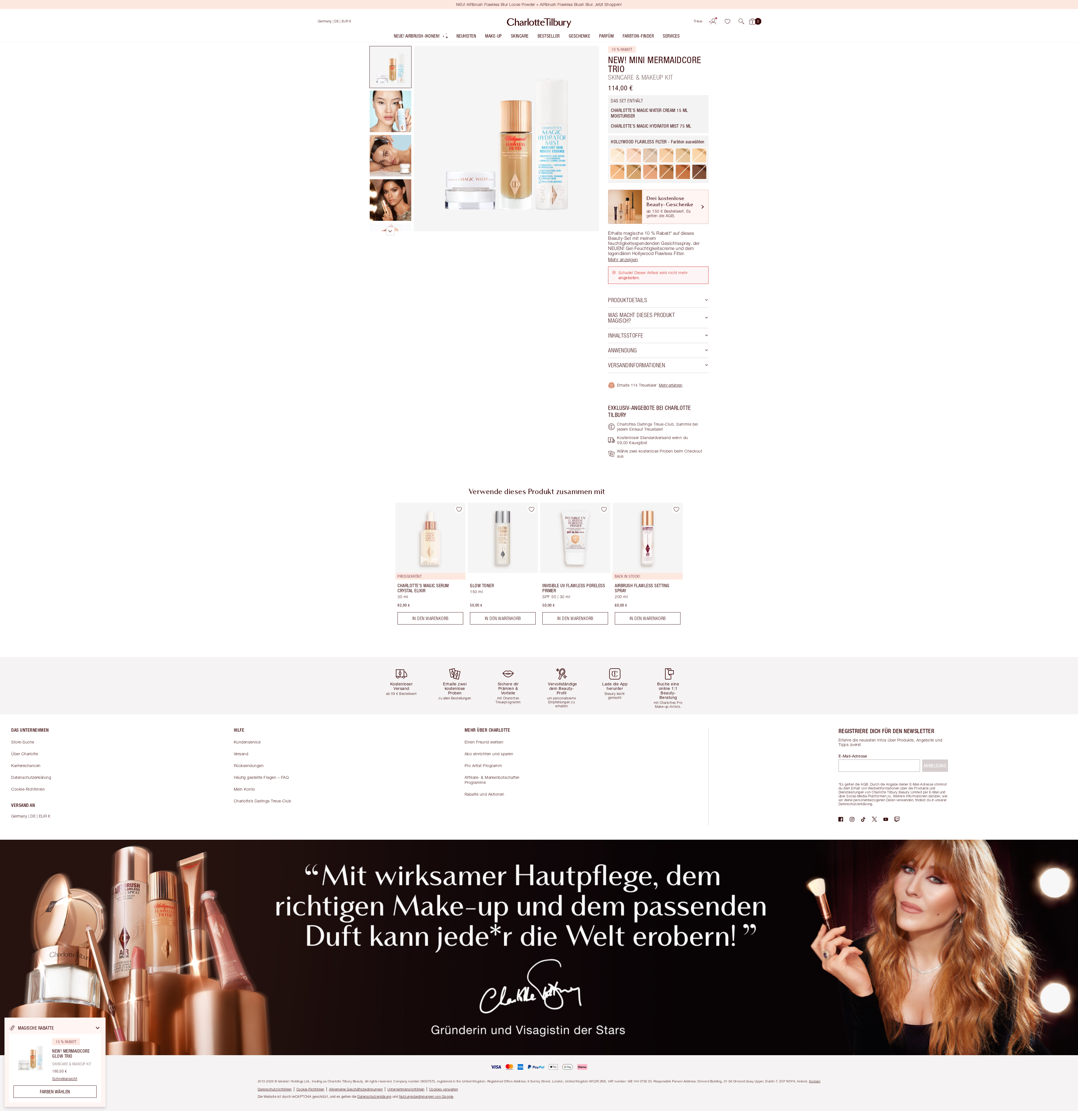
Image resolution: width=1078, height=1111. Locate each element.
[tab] (390, 67)
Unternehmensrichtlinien (405, 1089)
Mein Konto (244, 789)
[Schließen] (97, 1028)
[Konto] (713, 21)
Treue (698, 21)
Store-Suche (22, 742)
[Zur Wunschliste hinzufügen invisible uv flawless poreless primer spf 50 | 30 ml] (604, 509)
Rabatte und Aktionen (484, 794)
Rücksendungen (249, 765)
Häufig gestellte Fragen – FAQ (261, 777)
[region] (55, 1062)
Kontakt (815, 1081)
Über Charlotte (24, 753)
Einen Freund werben (484, 742)
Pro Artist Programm (483, 765)
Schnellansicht (64, 1078)
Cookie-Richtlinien (28, 789)
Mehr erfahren (670, 385)
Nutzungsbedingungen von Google (426, 1096)
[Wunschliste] (727, 21)
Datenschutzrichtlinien (275, 1089)
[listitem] (421, 37)
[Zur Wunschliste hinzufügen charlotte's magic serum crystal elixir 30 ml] (459, 509)
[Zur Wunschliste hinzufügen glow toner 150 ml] (531, 509)
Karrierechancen (26, 765)
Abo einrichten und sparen (489, 753)
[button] (741, 21)
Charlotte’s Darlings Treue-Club (262, 800)
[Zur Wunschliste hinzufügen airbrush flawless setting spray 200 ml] (676, 509)
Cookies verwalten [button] (443, 1089)
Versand (241, 753)
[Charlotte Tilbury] (539, 21)
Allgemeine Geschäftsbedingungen (356, 1089)
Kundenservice (247, 742)
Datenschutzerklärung (31, 777)
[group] (426, 566)
